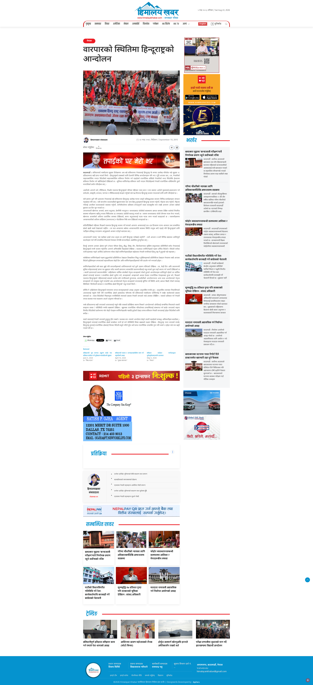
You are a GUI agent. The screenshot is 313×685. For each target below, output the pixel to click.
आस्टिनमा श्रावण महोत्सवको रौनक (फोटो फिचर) (136, 644)
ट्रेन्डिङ (91, 614)
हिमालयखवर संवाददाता (98, 140)
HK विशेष (166, 24)
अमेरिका (116, 24)
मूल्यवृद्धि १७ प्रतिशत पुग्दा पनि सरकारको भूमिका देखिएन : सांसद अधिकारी (129, 591)
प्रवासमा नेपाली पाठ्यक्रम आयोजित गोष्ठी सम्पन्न (129, 485)
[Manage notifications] (308, 680)
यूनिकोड (169, 675)
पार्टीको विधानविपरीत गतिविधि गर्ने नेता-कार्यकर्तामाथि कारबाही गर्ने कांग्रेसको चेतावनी (97, 592)
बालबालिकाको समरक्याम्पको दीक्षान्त (125, 479)
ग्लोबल (155, 24)
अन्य (185, 24)
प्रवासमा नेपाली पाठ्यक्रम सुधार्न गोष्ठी (126, 496)
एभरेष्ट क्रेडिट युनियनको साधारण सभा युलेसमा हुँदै (130, 491)
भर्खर (191, 140)
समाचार (98, 24)
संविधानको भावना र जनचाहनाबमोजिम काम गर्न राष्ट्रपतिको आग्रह (129, 354)
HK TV (176, 24)
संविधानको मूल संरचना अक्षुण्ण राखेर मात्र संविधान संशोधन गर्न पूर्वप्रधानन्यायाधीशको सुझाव (97, 354)
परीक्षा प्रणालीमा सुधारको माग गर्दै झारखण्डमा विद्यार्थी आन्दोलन (211, 644)
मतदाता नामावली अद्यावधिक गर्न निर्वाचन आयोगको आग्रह (163, 589)
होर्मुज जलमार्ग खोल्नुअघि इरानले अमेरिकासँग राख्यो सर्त (173, 644)
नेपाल (126, 24)
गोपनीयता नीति (136, 675)
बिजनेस (146, 24)
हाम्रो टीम (113, 675)
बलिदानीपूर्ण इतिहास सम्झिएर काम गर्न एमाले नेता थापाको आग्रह (99, 644)
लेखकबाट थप (94, 496)
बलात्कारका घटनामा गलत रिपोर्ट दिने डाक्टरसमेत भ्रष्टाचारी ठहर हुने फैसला (202, 356)
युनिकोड (218, 24)
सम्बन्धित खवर (100, 524)
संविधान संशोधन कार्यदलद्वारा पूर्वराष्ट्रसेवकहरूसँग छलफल (161, 354)
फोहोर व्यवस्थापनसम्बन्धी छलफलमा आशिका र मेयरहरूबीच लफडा (162, 555)
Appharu (196, 682)
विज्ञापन (160, 675)
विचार (107, 24)
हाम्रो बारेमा (124, 675)
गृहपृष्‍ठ (88, 24)
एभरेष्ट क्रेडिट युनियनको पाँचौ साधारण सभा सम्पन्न (130, 474)
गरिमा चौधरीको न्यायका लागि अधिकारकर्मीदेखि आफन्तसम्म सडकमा (131, 555)
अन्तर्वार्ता (135, 24)
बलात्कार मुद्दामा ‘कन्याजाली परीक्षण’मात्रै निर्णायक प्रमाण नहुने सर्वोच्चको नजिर (97, 555)
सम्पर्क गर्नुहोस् (150, 675)
